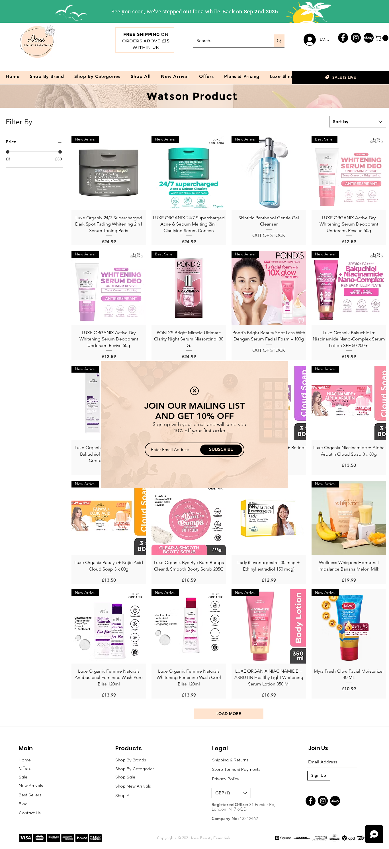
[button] (194, 391)
